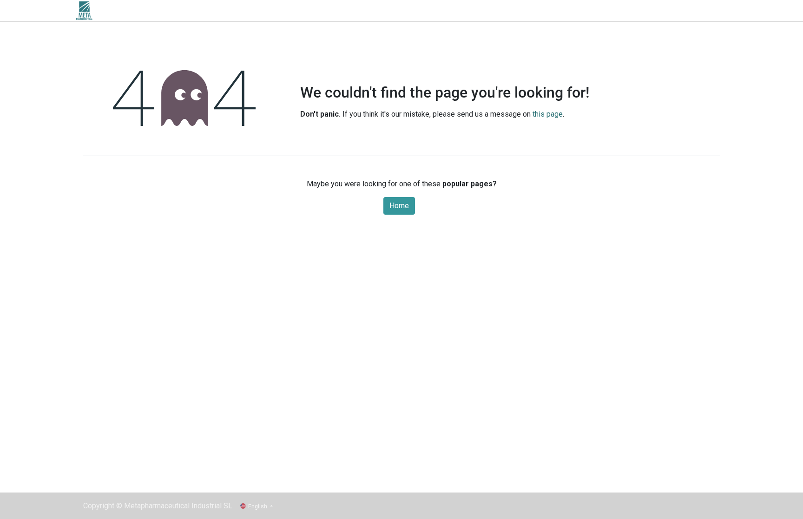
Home (399, 205)
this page (548, 114)
